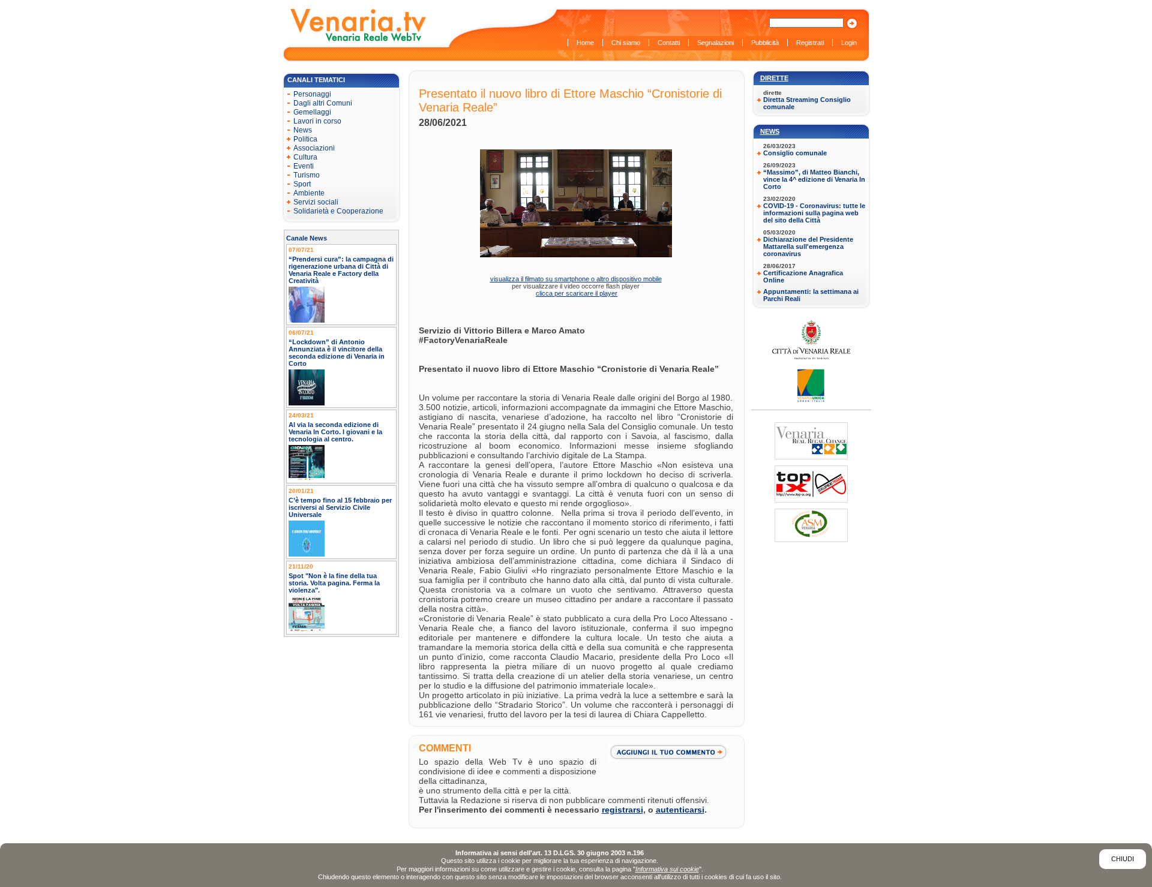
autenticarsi (680, 809)
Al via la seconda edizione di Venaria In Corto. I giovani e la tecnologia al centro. (335, 432)
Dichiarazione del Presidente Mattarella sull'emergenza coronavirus (808, 246)
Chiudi (1122, 858)
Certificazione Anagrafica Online (803, 276)
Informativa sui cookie (667, 869)
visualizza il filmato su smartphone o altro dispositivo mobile (576, 278)
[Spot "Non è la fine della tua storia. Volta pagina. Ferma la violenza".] (307, 629)
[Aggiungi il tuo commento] (670, 752)
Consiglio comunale (795, 153)
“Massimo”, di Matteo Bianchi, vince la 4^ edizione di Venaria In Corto (814, 179)
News (769, 131)
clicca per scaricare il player (576, 293)
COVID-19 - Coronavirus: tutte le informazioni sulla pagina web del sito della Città (814, 213)
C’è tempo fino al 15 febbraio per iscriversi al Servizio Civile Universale (340, 507)
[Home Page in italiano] (358, 40)
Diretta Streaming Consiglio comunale (807, 103)
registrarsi (622, 809)
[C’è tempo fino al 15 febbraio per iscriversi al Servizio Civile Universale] (307, 554)
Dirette (774, 78)
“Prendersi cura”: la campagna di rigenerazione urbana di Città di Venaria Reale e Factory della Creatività (341, 269)
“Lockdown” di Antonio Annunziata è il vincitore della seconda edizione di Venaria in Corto (337, 352)
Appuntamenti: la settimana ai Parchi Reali (811, 295)
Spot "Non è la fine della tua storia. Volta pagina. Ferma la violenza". (334, 583)
